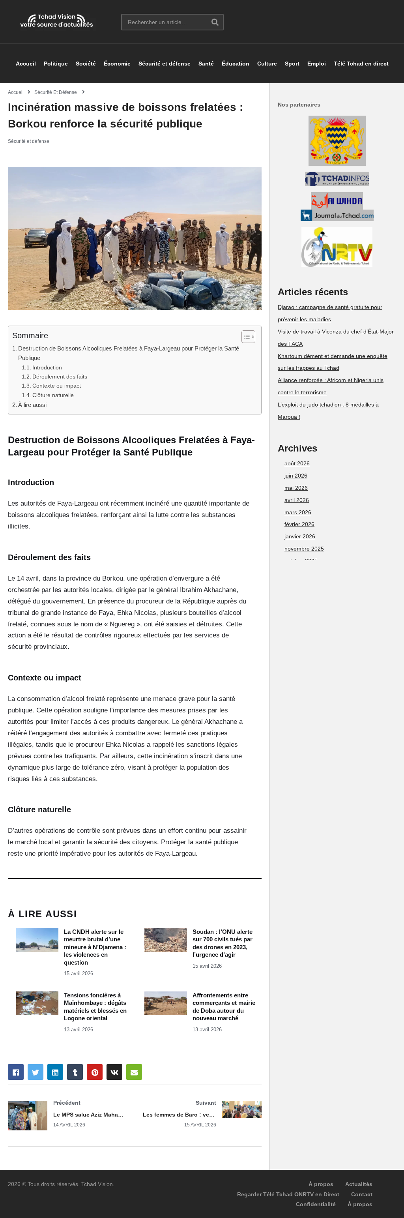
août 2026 (297, 463)
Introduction (47, 368)
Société (86, 63)
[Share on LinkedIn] (55, 1072)
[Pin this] (95, 1072)
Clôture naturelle (53, 395)
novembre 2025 (304, 548)
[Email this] (134, 1072)
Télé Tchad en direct (361, 63)
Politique (56, 63)
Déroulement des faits (59, 377)
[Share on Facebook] (16, 1072)
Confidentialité (316, 1204)
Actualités (358, 1184)
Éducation (235, 63)
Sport (292, 63)
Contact (361, 1194)
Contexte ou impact (56, 386)
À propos (321, 1184)
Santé (206, 63)
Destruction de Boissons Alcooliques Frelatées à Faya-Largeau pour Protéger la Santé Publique (128, 353)
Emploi (316, 63)
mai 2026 (296, 488)
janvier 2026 (299, 536)
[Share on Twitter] (35, 1072)
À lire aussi (32, 404)
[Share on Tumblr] (75, 1072)
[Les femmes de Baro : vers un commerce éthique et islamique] (202, 1113)
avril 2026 (296, 500)
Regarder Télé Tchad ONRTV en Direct (288, 1194)
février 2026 (299, 524)
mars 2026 (297, 512)
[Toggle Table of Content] (244, 336)
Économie (117, 63)
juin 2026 (295, 475)
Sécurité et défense (164, 63)
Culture (267, 63)
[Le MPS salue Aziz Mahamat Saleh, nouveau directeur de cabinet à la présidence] (67, 1115)
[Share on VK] (114, 1072)
